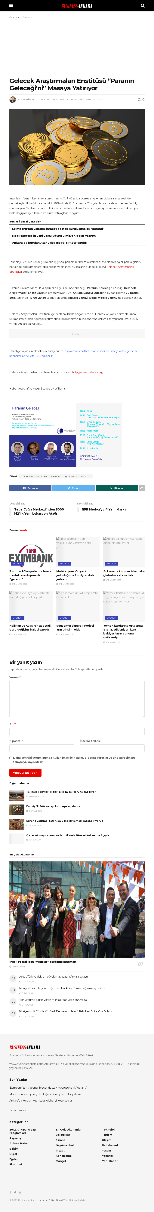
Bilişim (13, 1148)
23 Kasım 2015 (49, 99)
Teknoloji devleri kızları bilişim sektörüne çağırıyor (61, 791)
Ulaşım (106, 1140)
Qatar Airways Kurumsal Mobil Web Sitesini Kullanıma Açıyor (67, 835)
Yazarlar (107, 1156)
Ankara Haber (19, 1143)
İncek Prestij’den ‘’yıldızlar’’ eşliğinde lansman (42, 961)
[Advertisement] (77, 47)
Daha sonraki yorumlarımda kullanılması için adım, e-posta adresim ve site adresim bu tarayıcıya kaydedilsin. (74, 759)
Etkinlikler (63, 1135)
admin (29, 99)
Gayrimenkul (65, 1145)
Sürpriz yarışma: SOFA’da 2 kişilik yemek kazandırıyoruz (64, 820)
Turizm (107, 1135)
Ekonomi (27, 17)
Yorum (15, 677)
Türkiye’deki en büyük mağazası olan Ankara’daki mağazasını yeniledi (62, 988)
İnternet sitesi (90, 741)
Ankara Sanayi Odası (34, 476)
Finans (60, 1140)
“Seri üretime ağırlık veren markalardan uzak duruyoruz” (54, 1000)
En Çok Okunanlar (69, 1129)
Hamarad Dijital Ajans (50, 1200)
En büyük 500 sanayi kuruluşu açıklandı (53, 806)
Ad (12, 724)
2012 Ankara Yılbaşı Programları (22, 1131)
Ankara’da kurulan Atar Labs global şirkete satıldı (49, 242)
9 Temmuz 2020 (19, 584)
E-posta (16, 741)
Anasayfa (14, 17)
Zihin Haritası (17, 1110)
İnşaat (60, 1150)
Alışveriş (15, 1138)
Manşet (61, 1161)
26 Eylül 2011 (35, 840)
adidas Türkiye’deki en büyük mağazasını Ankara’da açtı (53, 976)
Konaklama (64, 1156)
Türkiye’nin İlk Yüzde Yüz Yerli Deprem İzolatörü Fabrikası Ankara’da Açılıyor (65, 1011)
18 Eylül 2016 (35, 811)
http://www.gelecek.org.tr (89, 372)
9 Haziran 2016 (36, 796)
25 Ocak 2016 (34, 825)
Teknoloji (108, 1129)
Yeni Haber (110, 1161)
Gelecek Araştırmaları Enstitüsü (71, 476)
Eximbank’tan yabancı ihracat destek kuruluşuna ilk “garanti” (58, 229)
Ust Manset (110, 1145)
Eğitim (13, 1159)
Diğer (13, 1154)
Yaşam (106, 1150)
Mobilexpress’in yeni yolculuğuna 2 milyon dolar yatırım (54, 235)
